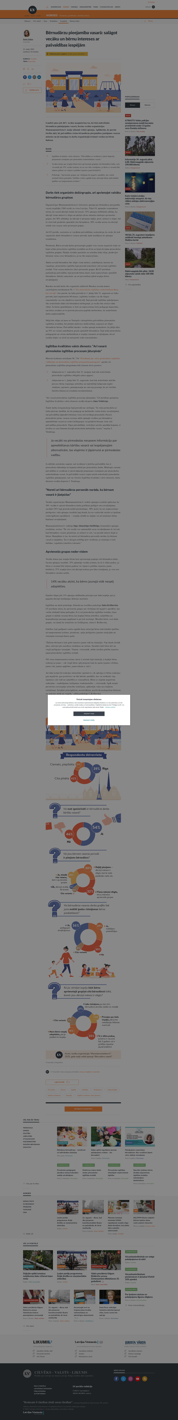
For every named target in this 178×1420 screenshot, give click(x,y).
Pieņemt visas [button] (89, 713)
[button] (89, 720)
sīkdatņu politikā (110, 707)
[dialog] (89, 710)
